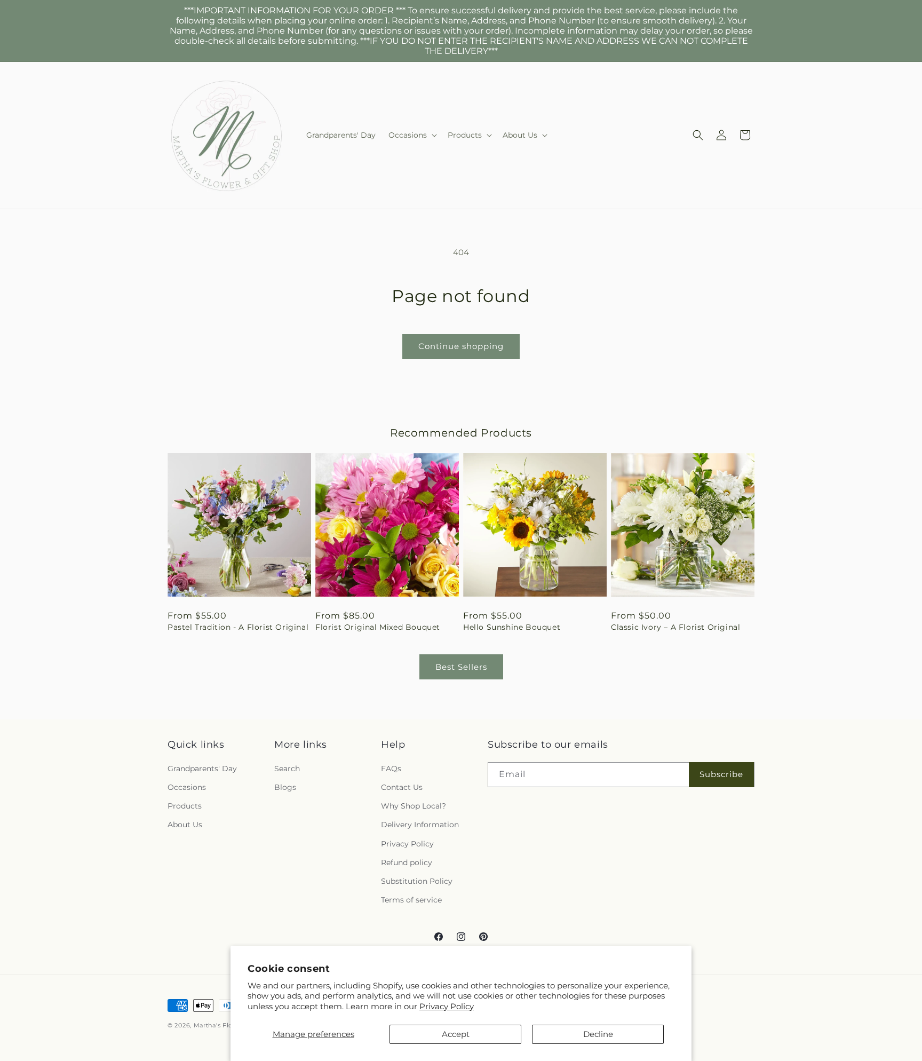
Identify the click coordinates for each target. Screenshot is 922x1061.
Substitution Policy (416, 881)
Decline (598, 1034)
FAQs (391, 768)
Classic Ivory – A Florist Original (675, 627)
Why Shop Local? (413, 806)
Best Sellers (461, 667)
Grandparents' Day (202, 768)
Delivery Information (420, 824)
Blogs (285, 787)
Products (185, 806)
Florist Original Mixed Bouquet (377, 627)
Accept (456, 1034)
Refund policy (406, 862)
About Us (185, 824)
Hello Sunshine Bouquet (511, 627)
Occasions (187, 787)
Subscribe (721, 774)
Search (287, 768)
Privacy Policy (446, 1006)
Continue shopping (461, 346)
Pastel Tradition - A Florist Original (238, 627)
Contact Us (402, 787)
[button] (411, 135)
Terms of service (411, 900)
